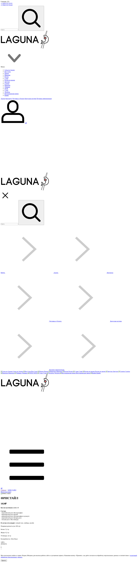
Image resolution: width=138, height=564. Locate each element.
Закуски (7, 82)
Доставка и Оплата (18, 98)
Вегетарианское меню (12, 94)
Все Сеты (8, 72)
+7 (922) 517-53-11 (6, 3)
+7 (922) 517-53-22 (6, 5)
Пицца (7, 73)
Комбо (7, 95)
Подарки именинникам (44, 98)
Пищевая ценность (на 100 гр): (10, 526)
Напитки (7, 85)
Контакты (9, 98)
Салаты (7, 83)
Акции (3, 98)
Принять (4, 560)
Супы (6, 90)
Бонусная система (30, 98)
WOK (6, 88)
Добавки (7, 87)
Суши (6, 78)
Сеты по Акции (10, 70)
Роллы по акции (10, 80)
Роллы (7, 77)
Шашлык (7, 75)
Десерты (7, 92)
